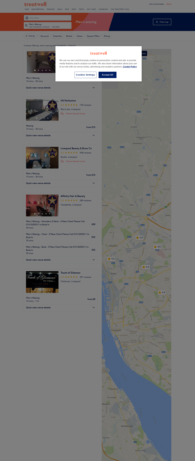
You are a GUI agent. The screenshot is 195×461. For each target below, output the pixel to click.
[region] (98, 63)
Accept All (107, 75)
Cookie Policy (130, 67)
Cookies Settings (85, 75)
